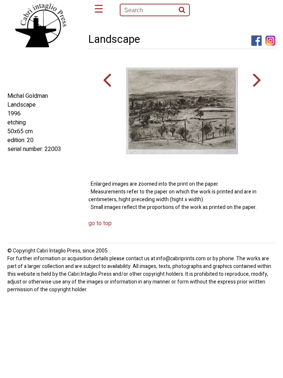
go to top (100, 223)
